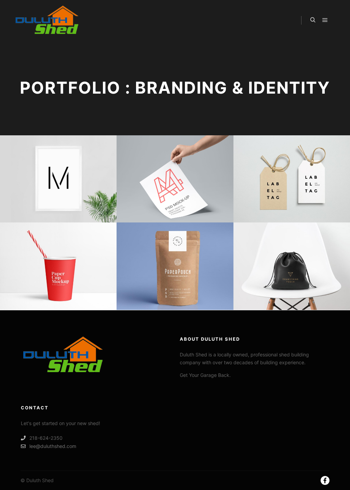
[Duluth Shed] (48, 20)
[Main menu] (325, 20)
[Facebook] (325, 480)
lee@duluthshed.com (52, 446)
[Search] (313, 20)
